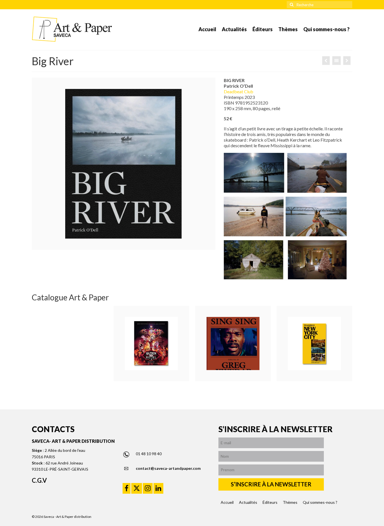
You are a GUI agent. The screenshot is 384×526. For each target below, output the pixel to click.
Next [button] (347, 343)
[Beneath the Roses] (326, 60)
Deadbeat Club (238, 91)
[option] (151, 343)
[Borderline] (347, 60)
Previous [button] (37, 343)
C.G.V (39, 480)
